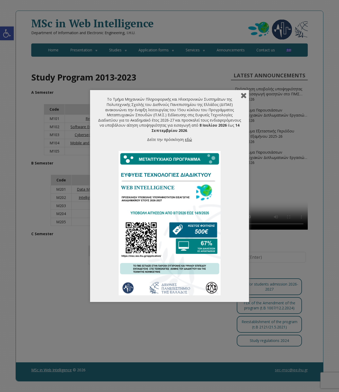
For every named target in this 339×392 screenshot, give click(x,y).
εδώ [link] (188, 139)
